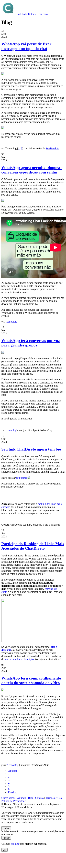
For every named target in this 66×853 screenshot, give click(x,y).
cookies (15, 843)
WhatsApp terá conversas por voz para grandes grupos (30, 342)
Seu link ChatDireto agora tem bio (31, 449)
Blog (30, 797)
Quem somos (8, 797)
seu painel (21, 477)
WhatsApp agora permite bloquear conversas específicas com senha (31, 169)
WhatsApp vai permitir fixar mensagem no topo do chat (26, 46)
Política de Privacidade (13, 801)
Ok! (4, 850)
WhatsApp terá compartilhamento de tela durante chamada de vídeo (31, 680)
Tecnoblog (11, 321)
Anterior (12, 770)
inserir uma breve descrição (19, 659)
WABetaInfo (52, 148)
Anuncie (21, 797)
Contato (39, 797)
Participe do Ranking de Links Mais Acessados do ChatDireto (32, 546)
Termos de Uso (54, 797)
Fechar (6, 828)
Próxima (12, 792)
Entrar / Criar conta (38, 14)
